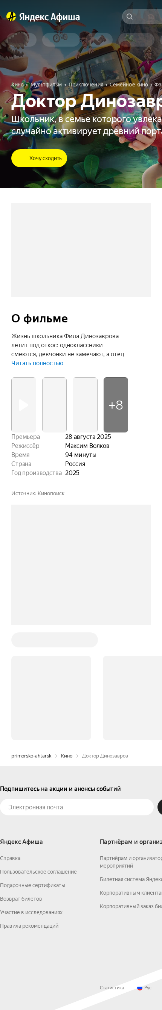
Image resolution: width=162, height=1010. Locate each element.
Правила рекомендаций (29, 812)
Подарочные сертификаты (32, 771)
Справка (10, 744)
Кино (66, 642)
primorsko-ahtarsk (31, 642)
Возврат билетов (21, 785)
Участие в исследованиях (31, 798)
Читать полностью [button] (37, 363)
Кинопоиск (51, 493)
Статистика (112, 874)
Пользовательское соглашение (38, 758)
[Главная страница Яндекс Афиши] (11, 16)
